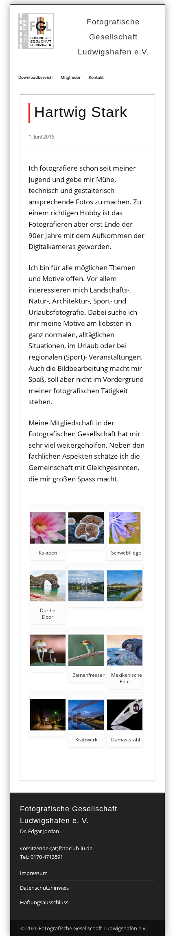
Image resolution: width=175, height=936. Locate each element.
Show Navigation (146, 59)
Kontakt (96, 77)
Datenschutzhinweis (44, 887)
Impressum (34, 873)
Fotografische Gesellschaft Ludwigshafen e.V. (113, 36)
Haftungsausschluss (44, 902)
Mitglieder (71, 77)
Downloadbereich (35, 77)
